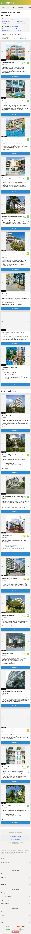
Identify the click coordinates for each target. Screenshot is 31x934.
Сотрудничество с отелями (7, 893)
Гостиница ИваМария (8, 139)
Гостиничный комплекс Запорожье (12, 496)
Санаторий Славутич (8, 615)
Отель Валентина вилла (9, 367)
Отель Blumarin (6, 294)
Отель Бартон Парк (8, 62)
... (9, 72)
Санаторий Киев (7, 535)
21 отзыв (24, 579)
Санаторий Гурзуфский (9, 455)
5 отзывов (24, 63)
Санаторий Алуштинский (9, 578)
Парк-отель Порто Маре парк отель (13, 332)
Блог (2, 922)
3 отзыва (24, 140)
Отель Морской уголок (9, 253)
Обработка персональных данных (9, 919)
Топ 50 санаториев (5, 859)
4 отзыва (24, 179)
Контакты (3, 877)
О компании (4, 874)
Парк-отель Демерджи (9, 178)
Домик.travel (7, 3)
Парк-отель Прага (7, 101)
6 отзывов (24, 497)
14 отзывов (24, 616)
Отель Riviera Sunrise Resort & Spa (12, 216)
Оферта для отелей (6, 896)
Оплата (3, 915)
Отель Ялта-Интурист (9, 416)
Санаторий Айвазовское (9, 806)
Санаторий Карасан (8, 730)
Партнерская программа (7, 900)
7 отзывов (24, 536)
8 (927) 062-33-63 (15, 839)
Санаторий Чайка (7, 767)
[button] (2, 51)
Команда (3, 881)
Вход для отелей (5, 903)
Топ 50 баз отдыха (5, 862)
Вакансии (3, 884)
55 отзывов (24, 806)
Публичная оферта (5, 912)
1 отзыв (24, 767)
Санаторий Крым (7, 653)
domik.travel (15, 832)
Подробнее (15, 76)
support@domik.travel (15, 836)
